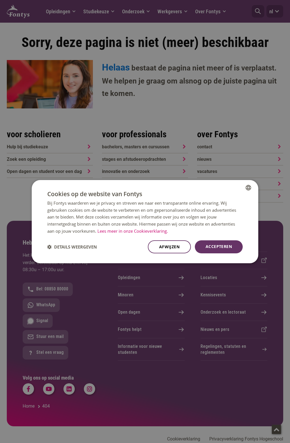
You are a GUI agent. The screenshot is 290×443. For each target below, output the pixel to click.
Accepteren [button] (219, 246)
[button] (72, 247)
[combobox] (248, 187)
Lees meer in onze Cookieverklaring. (132, 231)
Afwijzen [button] (169, 246)
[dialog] (145, 221)
